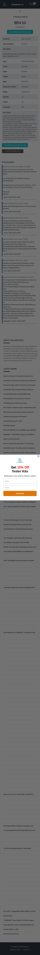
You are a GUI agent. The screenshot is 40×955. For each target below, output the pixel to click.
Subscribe (20, 493)
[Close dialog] (38, 456)
